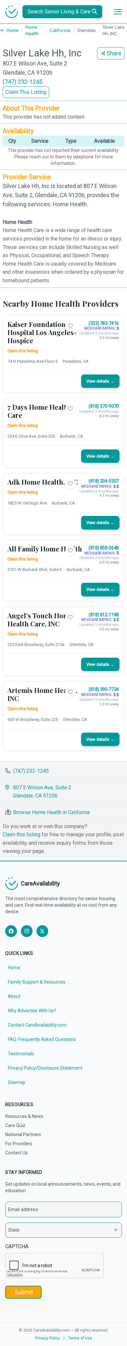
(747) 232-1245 (22, 81)
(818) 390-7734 (104, 689)
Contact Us (16, 1152)
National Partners (23, 1134)
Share (113, 53)
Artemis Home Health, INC (42, 694)
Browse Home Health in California (51, 812)
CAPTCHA (16, 1246)
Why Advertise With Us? (32, 1010)
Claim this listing (22, 351)
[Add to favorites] (70, 326)
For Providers (18, 1143)
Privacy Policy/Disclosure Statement (45, 1068)
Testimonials (21, 1053)
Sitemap (16, 1082)
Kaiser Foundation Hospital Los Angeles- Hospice (42, 332)
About (14, 996)
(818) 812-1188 (104, 614)
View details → (100, 381)
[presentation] (54, 1266)
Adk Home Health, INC (42, 481)
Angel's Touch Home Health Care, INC (40, 619)
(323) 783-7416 (104, 323)
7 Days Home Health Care (39, 410)
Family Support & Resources (36, 982)
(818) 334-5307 (104, 481)
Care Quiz (15, 1125)
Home (13, 30)
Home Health (32, 30)
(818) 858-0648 (104, 547)
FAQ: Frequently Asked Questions (42, 1039)
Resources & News (24, 1116)
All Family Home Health (44, 548)
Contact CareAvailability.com (37, 1025)
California (59, 30)
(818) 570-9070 (104, 406)
